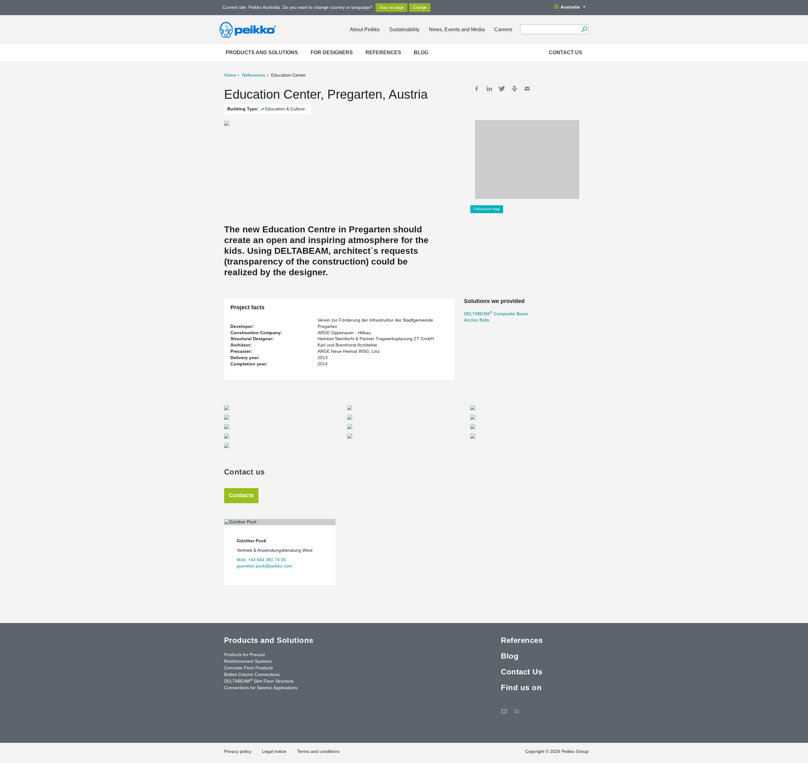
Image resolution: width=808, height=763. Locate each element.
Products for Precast (244, 654)
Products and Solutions (262, 52)
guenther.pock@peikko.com (264, 565)
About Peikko (365, 29)
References (383, 52)
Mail (527, 88)
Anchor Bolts (476, 320)
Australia (570, 6)
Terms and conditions (318, 751)
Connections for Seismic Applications (260, 687)
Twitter (502, 88)
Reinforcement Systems (248, 661)
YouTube (504, 708)
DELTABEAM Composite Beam (496, 313)
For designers (332, 52)
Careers (503, 29)
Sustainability (404, 29)
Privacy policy (237, 751)
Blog (421, 52)
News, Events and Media (457, 29)
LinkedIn (489, 88)
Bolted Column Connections (252, 674)
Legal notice (274, 751)
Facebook (476, 88)
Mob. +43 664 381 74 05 (261, 559)
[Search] (584, 29)
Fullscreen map (486, 209)
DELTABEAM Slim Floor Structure (259, 681)
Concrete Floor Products (248, 667)
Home (230, 75)
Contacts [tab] (241, 495)
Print (514, 88)
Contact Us (565, 52)
